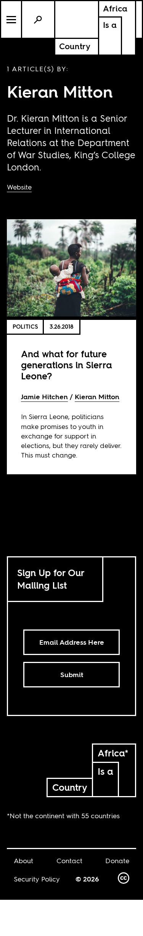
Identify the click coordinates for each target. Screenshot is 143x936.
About (23, 860)
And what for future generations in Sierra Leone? (66, 365)
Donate (117, 860)
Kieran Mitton (97, 396)
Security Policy (37, 879)
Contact (69, 860)
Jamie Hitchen (44, 396)
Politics (25, 327)
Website (19, 187)
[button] (11, 19)
